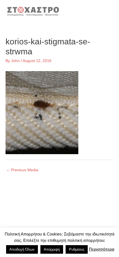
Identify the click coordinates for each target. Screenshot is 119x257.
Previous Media (22, 170)
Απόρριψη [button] (52, 249)
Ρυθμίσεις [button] (76, 249)
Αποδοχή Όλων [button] (22, 249)
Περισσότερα (101, 249)
